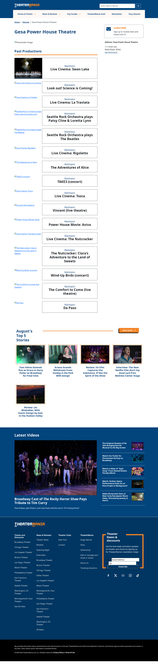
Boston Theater (21, 557)
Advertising (85, 550)
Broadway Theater (22, 542)
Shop (82, 545)
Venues (25, 22)
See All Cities (19, 606)
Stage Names (86, 540)
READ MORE (127, 330)
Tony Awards (134, 14)
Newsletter (117, 14)
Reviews (39, 545)
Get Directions (111, 52)
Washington (69, 66)
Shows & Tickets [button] (25, 14)
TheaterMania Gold (96, 14)
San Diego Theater (44, 603)
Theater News (42, 540)
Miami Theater (20, 567)
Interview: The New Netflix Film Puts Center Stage (127, 371)
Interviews (41, 555)
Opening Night (42, 550)
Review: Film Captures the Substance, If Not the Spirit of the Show (95, 371)
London (61, 545)
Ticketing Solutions (88, 568)
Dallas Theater (42, 575)
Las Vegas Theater (22, 562)
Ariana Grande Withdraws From (63, 371)
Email (109, 559)
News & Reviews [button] (50, 14)
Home (17, 22)
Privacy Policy (58, 652)
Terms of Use (70, 652)
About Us (84, 563)
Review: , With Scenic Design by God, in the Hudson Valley (30, 411)
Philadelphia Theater (23, 572)
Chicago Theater (21, 547)
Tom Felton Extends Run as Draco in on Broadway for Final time (31, 371)
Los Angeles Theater (23, 552)
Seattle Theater (21, 585)
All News (40, 629)
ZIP (107, 563)
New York (62, 540)
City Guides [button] (72, 14)
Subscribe (122, 566)
